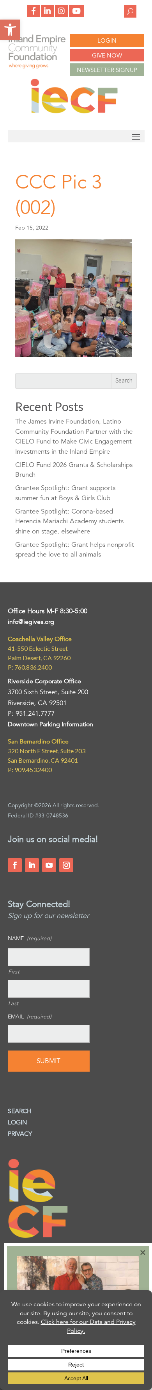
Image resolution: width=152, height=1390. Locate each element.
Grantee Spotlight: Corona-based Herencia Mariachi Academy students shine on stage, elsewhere (69, 521)
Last (13, 1003)
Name (29, 938)
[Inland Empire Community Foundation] (74, 112)
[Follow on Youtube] (49, 865)
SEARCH (20, 1111)
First (14, 971)
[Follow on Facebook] (15, 865)
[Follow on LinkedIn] (32, 865)
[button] (10, 30)
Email (29, 1016)
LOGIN (107, 40)
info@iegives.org (31, 622)
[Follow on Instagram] (66, 865)
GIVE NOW (107, 55)
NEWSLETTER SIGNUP (107, 70)
